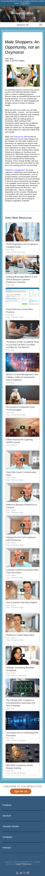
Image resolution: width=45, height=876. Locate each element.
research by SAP (20, 137)
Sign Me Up (20, 791)
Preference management (15, 170)
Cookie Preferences (23, 864)
